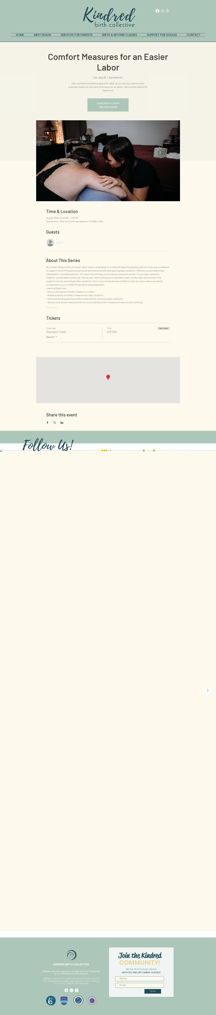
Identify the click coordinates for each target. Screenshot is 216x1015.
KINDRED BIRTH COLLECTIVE (71, 964)
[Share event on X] (54, 422)
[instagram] (162, 11)
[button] (174, 11)
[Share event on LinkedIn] (62, 422)
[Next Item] (207, 690)
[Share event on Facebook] (47, 422)
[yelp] (168, 11)
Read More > (52, 307)
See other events (108, 106)
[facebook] (157, 11)
